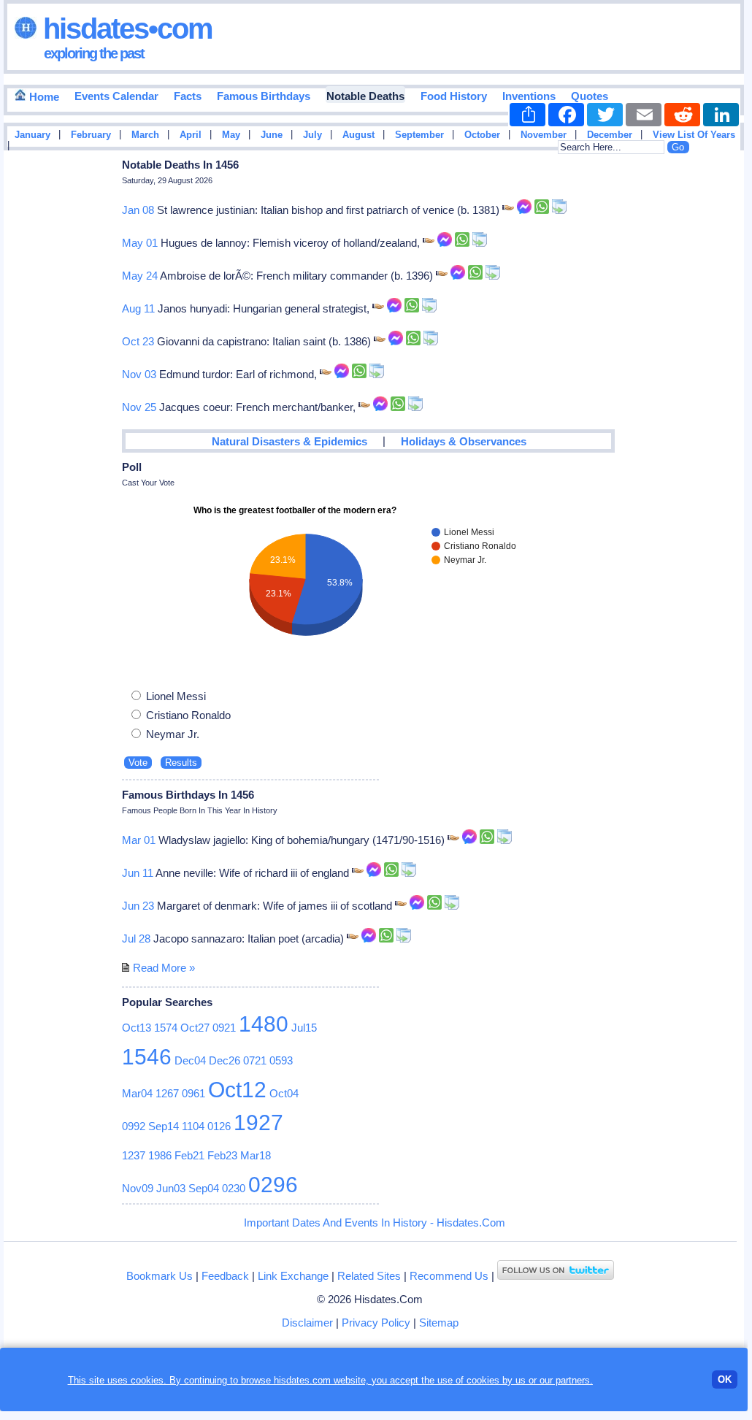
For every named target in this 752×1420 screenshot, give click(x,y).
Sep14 (163, 1126)
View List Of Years (694, 135)
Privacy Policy (376, 1322)
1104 (193, 1126)
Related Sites (369, 1276)
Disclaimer (307, 1322)
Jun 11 (137, 873)
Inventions (529, 96)
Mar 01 (139, 840)
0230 (233, 1188)
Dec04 (190, 1060)
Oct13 (136, 1027)
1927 (258, 1122)
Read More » (164, 968)
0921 (224, 1027)
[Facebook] (566, 114)
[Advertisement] (700, 389)
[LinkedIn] (721, 114)
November (544, 135)
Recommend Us (449, 1276)
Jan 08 (138, 210)
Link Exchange (293, 1276)
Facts (188, 96)
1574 (165, 1027)
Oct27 (195, 1027)
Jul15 (304, 1027)
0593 (281, 1060)
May (231, 135)
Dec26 (224, 1060)
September (419, 135)
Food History (454, 96)
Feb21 (189, 1155)
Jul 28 (136, 938)
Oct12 (237, 1090)
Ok (725, 1379)
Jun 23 (138, 905)
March (145, 135)
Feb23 (222, 1155)
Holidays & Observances (463, 441)
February (91, 135)
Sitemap (439, 1322)
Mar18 (255, 1155)
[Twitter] (605, 114)
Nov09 (137, 1188)
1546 (147, 1057)
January (32, 135)
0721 (254, 1060)
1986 (160, 1155)
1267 (167, 1093)
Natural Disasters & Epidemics (289, 441)
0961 (193, 1093)
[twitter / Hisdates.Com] (555, 1276)
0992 (133, 1126)
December (609, 135)
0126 (219, 1126)
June (272, 135)
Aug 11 (138, 308)
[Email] (643, 114)
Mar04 (137, 1093)
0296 (273, 1185)
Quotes (589, 96)
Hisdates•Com (124, 28)
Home (42, 97)
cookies (483, 1380)
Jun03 (170, 1188)
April (191, 135)
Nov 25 (139, 407)
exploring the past (94, 53)
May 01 (140, 243)
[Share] (527, 114)
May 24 (140, 275)
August (358, 135)
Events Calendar (116, 96)
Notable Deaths (365, 96)
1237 (133, 1155)
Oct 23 (138, 341)
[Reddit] (682, 114)
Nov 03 (139, 374)
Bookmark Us (159, 1276)
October (482, 135)
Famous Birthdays (263, 96)
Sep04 (203, 1188)
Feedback (225, 1276)
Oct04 (284, 1093)
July (312, 135)
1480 (263, 1024)
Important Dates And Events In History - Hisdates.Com (374, 1222)
